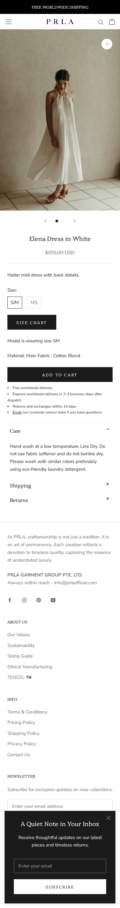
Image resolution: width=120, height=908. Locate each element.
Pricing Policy (21, 722)
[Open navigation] (9, 21)
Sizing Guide (20, 656)
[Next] (75, 220)
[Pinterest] (38, 600)
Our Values (18, 635)
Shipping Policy (23, 733)
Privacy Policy (21, 744)
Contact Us (18, 755)
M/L (34, 302)
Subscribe (60, 886)
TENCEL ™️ (19, 677)
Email (17, 412)
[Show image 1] (56, 221)
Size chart (31, 322)
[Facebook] (9, 600)
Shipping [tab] (20, 485)
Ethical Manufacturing (29, 667)
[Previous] (45, 220)
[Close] (108, 818)
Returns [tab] (19, 499)
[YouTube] (53, 600)
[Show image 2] (63, 221)
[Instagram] (24, 600)
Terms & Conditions (27, 712)
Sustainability (21, 645)
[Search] (101, 21)
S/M (15, 302)
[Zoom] (107, 44)
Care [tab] (15, 430)
